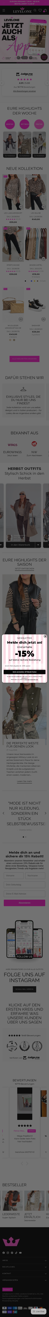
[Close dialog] (45, 636)
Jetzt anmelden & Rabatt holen (24, 672)
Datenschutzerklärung (31, 679)
